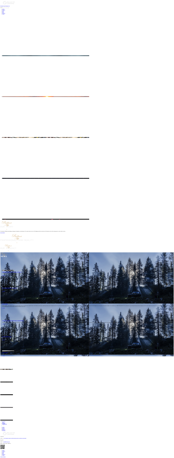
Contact (3, 455)
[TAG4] (6, 407)
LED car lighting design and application (9, 288)
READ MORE (2, 232)
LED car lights (5, 303)
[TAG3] (6, 394)
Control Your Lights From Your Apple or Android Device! (13, 320)
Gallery (3, 10)
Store (3, 11)
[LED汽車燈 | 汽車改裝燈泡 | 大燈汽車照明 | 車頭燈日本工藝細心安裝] (8, 4)
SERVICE (3, 13)
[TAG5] (6, 420)
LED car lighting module (6, 336)
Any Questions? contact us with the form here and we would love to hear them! (15, 438)
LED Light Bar (5, 352)
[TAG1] (6, 369)
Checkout (3, 430)
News (3, 12)
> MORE (3, 275)
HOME (3, 9)
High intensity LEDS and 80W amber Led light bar (11, 272)
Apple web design (3, 456)
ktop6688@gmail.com (6, 441)
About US (3, 451)
